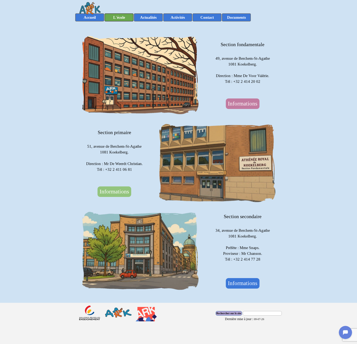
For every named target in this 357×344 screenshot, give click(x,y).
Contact (207, 17)
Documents (236, 17)
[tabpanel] (242, 62)
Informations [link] (242, 104)
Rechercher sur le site (228, 313)
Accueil (90, 17)
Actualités (148, 17)
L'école (119, 17)
